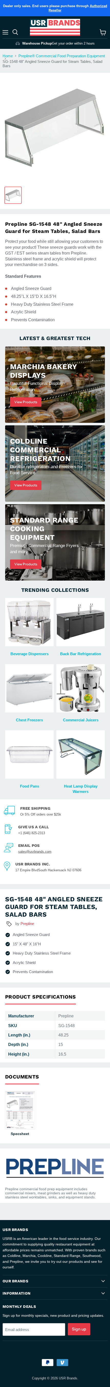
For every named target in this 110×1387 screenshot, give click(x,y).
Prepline (27, 923)
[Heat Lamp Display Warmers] (80, 754)
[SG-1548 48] (13, 195)
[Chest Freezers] (29, 688)
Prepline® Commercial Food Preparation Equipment (61, 56)
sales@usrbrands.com (34, 851)
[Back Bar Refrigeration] (80, 622)
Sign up (79, 1329)
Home (8, 56)
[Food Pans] (29, 754)
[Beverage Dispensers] (29, 622)
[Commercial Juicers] (80, 688)
